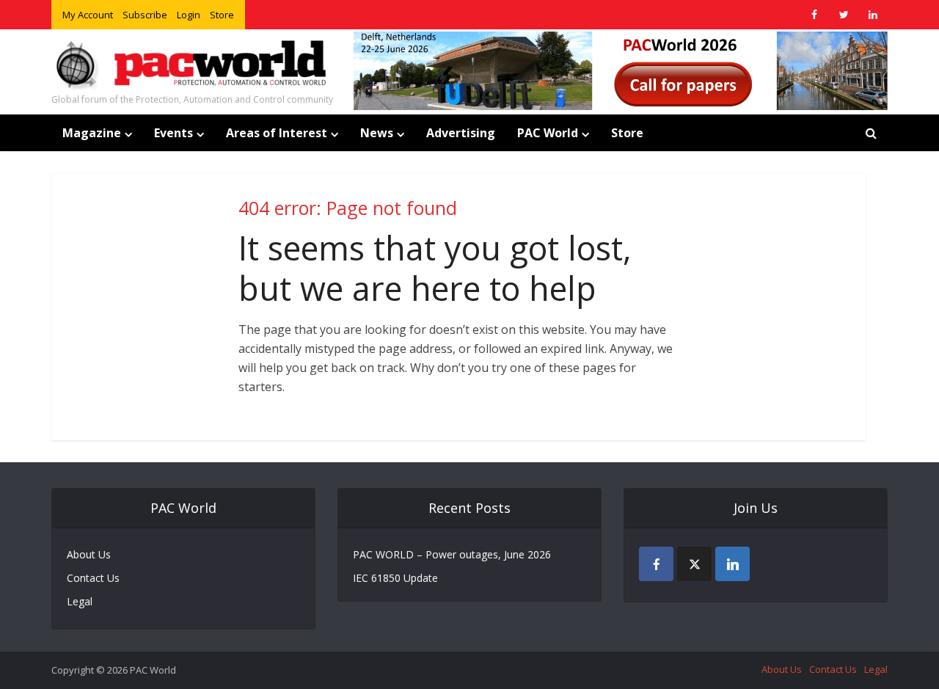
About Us (89, 554)
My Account (87, 14)
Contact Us (93, 578)
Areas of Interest (276, 133)
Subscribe (145, 14)
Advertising (460, 133)
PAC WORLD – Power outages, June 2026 (452, 554)
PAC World (547, 133)
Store (222, 14)
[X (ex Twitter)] (694, 564)
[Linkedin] (732, 564)
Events (173, 133)
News (376, 133)
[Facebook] (656, 564)
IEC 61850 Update (395, 578)
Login (188, 14)
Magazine (91, 133)
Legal (79, 601)
